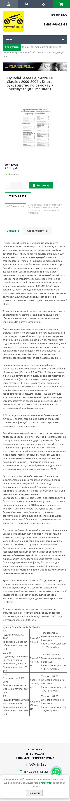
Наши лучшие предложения (35, 758)
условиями (46, 782)
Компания (35, 749)
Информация (35, 754)
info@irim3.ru (59, 14)
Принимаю (34, 793)
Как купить (12, 47)
